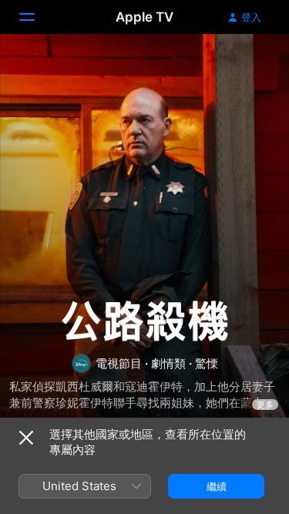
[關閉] (26, 438)
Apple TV (144, 17)
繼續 (217, 486)
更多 (265, 404)
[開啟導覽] (36, 17)
